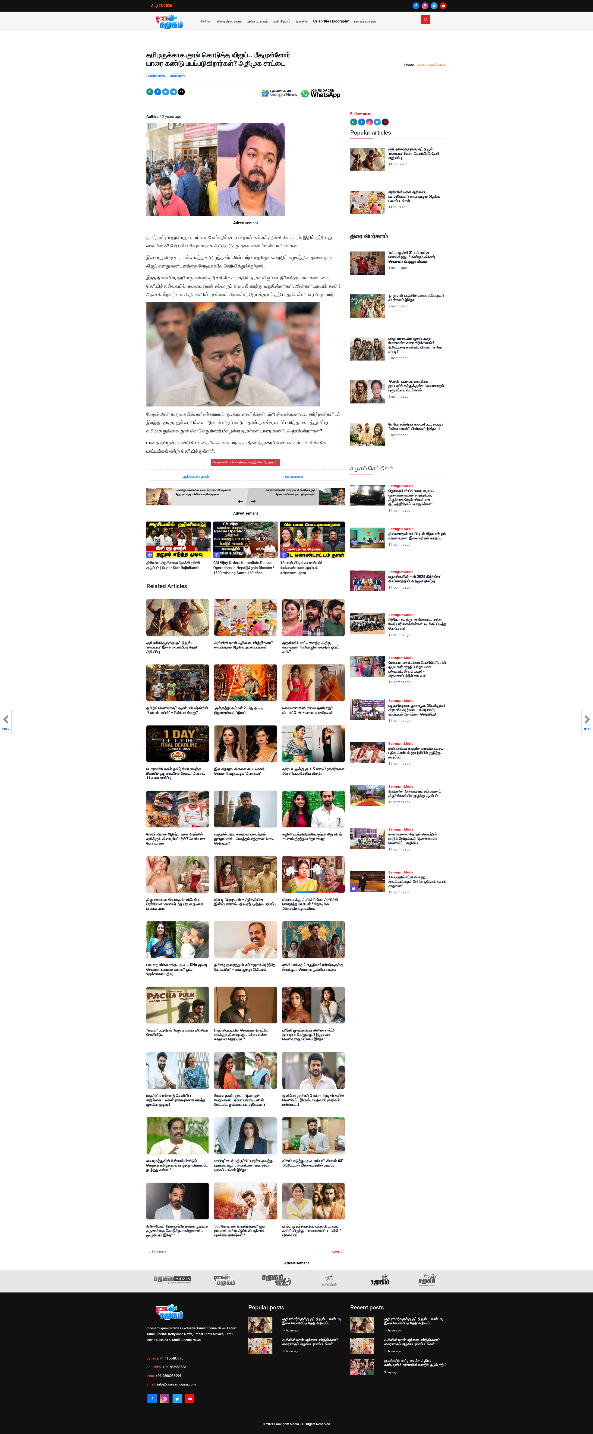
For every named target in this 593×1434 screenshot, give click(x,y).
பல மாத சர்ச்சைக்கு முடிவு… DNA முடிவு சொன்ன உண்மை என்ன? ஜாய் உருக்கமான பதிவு (176, 969)
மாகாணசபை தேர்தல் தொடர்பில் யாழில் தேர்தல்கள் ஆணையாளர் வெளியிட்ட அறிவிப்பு (412, 838)
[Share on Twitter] (165, 91)
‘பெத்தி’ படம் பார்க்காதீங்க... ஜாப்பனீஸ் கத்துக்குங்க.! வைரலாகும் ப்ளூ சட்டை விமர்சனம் (416, 385)
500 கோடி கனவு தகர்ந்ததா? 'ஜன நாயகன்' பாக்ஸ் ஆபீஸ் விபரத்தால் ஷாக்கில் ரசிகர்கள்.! (239, 1230)
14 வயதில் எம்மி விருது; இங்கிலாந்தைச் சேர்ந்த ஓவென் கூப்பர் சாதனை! (417, 881)
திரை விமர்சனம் (229, 21)
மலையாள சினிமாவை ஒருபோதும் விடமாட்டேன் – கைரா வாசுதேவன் (307, 710)
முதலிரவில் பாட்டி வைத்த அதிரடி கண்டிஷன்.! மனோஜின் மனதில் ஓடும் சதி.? (310, 647)
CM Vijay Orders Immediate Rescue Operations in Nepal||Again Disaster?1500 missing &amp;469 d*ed (243, 568)
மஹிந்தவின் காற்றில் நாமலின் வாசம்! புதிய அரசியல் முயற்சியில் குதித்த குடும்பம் (416, 752)
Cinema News (156, 75)
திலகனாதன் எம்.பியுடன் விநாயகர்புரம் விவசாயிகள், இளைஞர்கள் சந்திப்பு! (417, 536)
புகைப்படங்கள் (365, 21)
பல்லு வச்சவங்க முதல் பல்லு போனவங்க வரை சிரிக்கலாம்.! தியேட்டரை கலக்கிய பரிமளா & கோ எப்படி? (415, 345)
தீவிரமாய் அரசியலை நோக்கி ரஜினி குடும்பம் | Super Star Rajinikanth (173, 565)
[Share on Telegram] (173, 91)
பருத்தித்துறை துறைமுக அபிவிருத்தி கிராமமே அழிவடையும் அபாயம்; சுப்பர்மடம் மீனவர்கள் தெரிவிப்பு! (416, 709)
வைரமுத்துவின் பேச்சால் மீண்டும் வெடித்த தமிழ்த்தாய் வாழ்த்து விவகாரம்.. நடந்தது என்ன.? (177, 1165)
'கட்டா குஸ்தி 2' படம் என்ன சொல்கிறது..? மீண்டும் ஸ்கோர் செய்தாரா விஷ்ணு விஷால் (411, 257)
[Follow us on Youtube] (385, 122)
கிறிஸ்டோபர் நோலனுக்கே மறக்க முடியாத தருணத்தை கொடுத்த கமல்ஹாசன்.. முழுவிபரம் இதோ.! (177, 1230)
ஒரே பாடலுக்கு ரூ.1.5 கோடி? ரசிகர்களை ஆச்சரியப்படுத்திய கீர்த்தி (313, 771)
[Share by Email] (181, 91)
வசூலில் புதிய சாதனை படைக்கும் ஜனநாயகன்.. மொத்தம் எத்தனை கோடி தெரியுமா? (244, 838)
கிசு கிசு (302, 21)
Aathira (152, 116)
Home (409, 65)
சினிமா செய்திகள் (432, 65)
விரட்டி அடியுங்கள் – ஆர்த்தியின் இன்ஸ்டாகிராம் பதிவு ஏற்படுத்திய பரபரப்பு (245, 901)
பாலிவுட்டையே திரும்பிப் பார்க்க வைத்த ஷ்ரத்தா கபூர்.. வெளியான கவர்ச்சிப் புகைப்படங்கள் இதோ (243, 1165)
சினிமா (205, 21)
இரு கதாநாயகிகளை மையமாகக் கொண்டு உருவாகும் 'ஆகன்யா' (239, 771)
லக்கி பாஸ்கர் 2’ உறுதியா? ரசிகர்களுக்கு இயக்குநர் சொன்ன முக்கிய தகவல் (313, 967)
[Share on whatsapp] (149, 91)
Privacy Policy (156, 1349)
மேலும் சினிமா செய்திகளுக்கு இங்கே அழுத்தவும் (245, 462)
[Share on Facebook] (157, 91)
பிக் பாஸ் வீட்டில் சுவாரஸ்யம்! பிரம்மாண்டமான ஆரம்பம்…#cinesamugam (301, 568)
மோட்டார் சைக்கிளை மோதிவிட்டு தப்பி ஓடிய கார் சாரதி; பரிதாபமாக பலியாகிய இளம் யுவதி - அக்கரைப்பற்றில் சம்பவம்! (417, 669)
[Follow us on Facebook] (361, 122)
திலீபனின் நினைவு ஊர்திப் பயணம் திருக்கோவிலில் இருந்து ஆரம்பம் (414, 793)
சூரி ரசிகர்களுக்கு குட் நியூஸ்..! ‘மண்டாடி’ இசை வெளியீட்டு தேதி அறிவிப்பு (171, 647)
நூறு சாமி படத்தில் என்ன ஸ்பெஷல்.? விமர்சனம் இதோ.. (416, 297)
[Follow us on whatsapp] (353, 122)
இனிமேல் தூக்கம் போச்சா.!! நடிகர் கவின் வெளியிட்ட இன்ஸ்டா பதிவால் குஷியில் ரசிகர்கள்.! (313, 1100)
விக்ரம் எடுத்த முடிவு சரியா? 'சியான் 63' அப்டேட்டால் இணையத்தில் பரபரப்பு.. (312, 1163)
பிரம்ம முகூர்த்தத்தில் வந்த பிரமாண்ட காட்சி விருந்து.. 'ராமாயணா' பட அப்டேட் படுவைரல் (312, 1230)
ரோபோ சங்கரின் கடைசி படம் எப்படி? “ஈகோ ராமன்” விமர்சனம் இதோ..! (415, 426)
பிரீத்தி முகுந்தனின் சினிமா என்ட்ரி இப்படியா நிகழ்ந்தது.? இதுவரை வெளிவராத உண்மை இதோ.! (308, 1034)
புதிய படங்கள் (257, 21)
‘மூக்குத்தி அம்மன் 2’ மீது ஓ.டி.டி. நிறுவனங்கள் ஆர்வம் (239, 710)
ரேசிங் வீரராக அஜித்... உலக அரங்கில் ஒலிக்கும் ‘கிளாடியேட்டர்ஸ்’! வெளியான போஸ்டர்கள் (175, 838)
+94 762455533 (174, 1367)
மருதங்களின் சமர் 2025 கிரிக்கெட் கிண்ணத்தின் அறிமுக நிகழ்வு (415, 578)
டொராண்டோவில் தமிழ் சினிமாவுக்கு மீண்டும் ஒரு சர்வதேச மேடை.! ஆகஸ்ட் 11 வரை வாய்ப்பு (175, 773)
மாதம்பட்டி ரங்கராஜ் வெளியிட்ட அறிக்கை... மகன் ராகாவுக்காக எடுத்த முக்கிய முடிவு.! (175, 1100)
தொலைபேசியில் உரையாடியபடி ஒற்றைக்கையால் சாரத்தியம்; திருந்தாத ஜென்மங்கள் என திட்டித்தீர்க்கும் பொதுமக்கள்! (411, 497)
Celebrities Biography (331, 21)
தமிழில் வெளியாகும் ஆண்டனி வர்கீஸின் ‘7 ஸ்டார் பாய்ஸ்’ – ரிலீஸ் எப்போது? (177, 710)
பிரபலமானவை (294, 477)
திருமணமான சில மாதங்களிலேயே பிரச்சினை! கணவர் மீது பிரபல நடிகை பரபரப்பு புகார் (174, 904)
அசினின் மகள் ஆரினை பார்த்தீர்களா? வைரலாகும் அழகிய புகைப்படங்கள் (243, 645)
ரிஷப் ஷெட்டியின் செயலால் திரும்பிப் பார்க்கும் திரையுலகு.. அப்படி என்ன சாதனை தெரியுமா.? (241, 1034)
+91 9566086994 (168, 1376)
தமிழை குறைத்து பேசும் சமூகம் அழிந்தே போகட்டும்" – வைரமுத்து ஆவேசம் (244, 967)
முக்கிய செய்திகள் (196, 477)
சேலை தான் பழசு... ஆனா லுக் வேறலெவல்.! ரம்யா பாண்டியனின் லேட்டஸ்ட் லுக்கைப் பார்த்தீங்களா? (239, 1100)
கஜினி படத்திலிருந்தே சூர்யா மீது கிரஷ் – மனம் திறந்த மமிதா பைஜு (312, 836)
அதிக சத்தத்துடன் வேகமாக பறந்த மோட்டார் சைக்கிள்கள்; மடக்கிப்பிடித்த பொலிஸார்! (417, 624)
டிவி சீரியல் (282, 21)
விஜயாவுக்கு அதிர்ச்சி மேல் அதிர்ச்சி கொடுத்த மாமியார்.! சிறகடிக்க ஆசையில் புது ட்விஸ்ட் (310, 904)
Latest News (177, 75)
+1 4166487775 (171, 1358)
